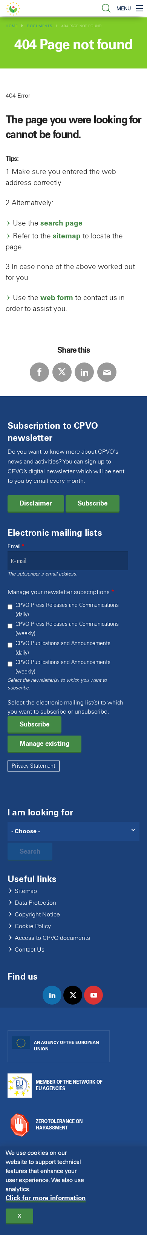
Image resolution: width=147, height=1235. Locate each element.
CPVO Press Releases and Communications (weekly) (67, 629)
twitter (76, 1003)
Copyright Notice (37, 914)
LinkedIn (84, 372)
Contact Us (29, 950)
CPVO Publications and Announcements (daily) (62, 648)
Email (14, 546)
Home (12, 25)
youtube (96, 1003)
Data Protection (35, 903)
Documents (39, 25)
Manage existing (44, 743)
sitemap (67, 236)
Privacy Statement (33, 766)
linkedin (55, 1003)
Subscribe (92, 503)
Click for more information (46, 1198)
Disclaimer (36, 503)
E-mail (106, 372)
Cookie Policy (33, 926)
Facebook (39, 372)
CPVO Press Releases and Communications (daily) (67, 610)
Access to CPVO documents (52, 938)
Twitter (62, 372)
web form (56, 297)
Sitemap (26, 891)
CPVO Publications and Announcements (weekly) (62, 667)
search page (61, 223)
